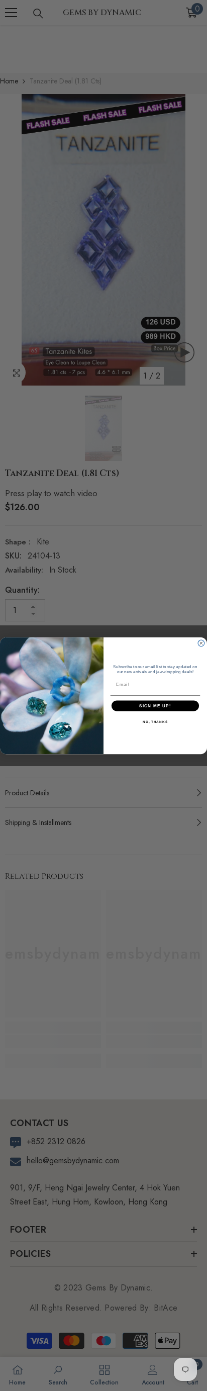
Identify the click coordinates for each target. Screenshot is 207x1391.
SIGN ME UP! (155, 705)
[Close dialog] (201, 643)
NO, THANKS (155, 721)
